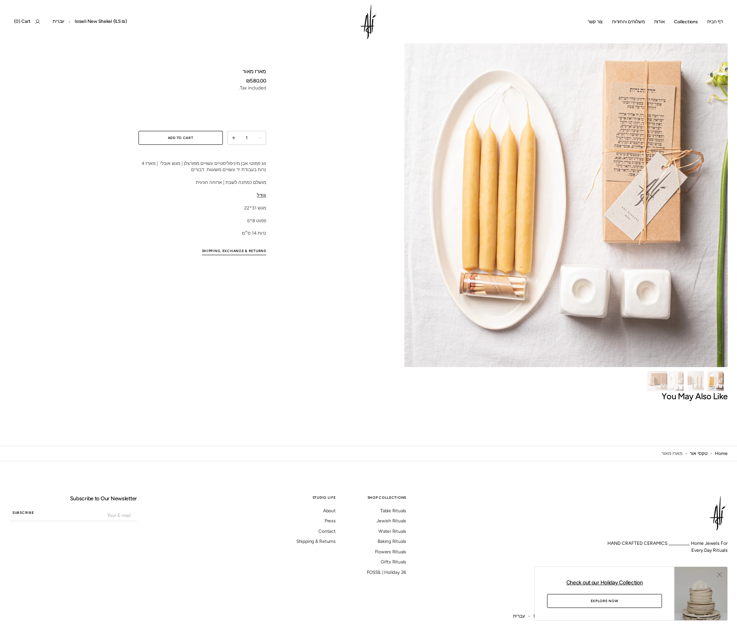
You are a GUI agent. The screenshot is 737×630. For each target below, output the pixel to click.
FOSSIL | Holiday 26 (386, 572)
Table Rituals (393, 510)
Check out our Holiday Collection (604, 582)
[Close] (719, 574)
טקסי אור (699, 453)
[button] (101, 21)
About (329, 510)
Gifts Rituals (393, 562)
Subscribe (23, 512)
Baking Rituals (392, 541)
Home (721, 453)
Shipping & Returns (316, 541)
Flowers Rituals (390, 551)
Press (330, 521)
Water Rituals (392, 531)
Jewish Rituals (391, 521)
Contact (326, 531)
